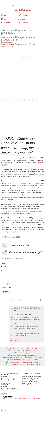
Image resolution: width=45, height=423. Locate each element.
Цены (3, 19)
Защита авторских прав (10, 124)
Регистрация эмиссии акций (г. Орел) (11, 72)
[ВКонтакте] (14, 237)
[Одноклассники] (19, 237)
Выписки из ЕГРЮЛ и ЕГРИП (11, 68)
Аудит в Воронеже (29, 62)
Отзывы (21, 19)
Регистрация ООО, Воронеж (11, 59)
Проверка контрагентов (30, 88)
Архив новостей (15, 340)
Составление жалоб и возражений (30, 81)
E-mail (3, 267)
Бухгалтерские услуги (30, 64)
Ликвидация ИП (7, 64)
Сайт (2, 271)
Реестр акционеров (30, 114)
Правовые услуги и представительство (9, 106)
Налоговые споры (28, 85)
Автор (3, 263)
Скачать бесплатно (7, 46)
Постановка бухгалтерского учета (31, 72)
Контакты (22, 22)
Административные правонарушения (30, 111)
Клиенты (5, 22)
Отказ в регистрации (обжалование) (9, 120)
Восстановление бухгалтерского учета (29, 67)
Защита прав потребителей (32, 107)
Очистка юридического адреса (31, 123)
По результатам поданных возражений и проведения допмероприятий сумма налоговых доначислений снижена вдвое (25, 326)
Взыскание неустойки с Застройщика (31, 104)
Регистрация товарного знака (12, 80)
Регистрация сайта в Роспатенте (9, 77)
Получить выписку (6, 42)
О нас (3, 15)
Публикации (23, 15)
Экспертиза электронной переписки (11, 116)
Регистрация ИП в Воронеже (11, 62)
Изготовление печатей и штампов (31, 127)
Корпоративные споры (10, 126)
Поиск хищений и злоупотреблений (31, 93)
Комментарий (5, 284)
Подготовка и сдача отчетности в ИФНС (29, 77)
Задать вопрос (5, 35)
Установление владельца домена (32, 118)
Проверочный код (6, 287)
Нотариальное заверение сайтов (11, 111)
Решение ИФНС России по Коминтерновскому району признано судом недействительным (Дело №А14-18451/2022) (26, 317)
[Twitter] (17, 237)
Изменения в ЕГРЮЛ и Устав (11, 66)
